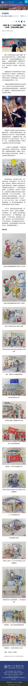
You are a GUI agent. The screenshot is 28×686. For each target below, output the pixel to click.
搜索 (21, 2)
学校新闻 (10, 16)
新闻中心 (6, 16)
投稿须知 (20, 682)
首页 (2, 16)
